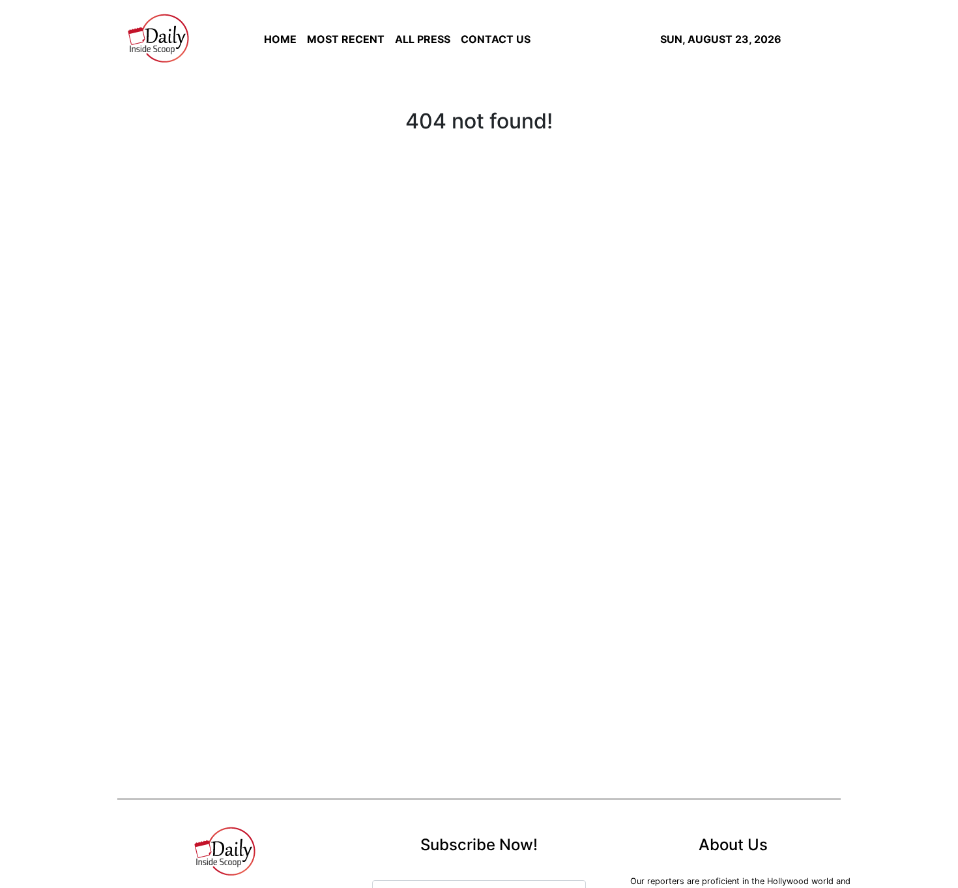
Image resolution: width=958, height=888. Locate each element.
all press (422, 39)
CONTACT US (495, 39)
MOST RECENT (346, 39)
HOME (280, 39)
